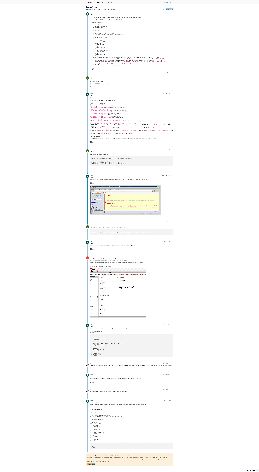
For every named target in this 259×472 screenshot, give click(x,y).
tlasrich (91, 12)
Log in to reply (169, 9)
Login (93, 464)
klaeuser (92, 256)
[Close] (171, 455)
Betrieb (89, 9)
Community (97, 2)
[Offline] (88, 364)
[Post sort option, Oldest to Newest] (164, 9)
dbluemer (92, 77)
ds (90, 363)
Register (89, 464)
